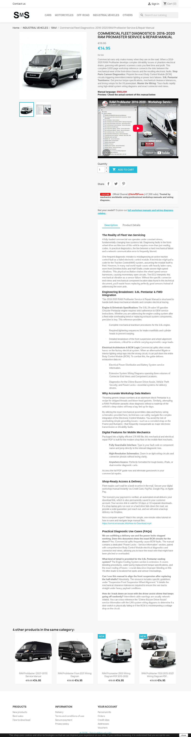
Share (108, 184)
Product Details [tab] (131, 225)
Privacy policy (62, 723)
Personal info (104, 712)
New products (20, 712)
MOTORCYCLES (64, 15)
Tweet (116, 184)
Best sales (18, 716)
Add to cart (123, 169)
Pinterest (124, 184)
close (183, 735)
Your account (107, 706)
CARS (48, 15)
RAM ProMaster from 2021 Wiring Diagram (74, 675)
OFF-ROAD (83, 15)
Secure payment (63, 719)
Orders (101, 716)
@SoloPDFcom (136, 194)
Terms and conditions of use (69, 716)
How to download (21, 719)
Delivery (59, 712)
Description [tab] (111, 225)
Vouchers (103, 727)
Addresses (103, 723)
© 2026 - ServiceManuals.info (95, 733)
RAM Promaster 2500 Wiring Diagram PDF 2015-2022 (116, 675)
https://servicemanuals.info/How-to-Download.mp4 (126, 523)
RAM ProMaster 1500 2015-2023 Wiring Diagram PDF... (158, 675)
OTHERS (128, 15)
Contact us (19, 3)
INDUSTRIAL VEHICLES (106, 15)
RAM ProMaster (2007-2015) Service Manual (33, 675)
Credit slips (103, 719)
